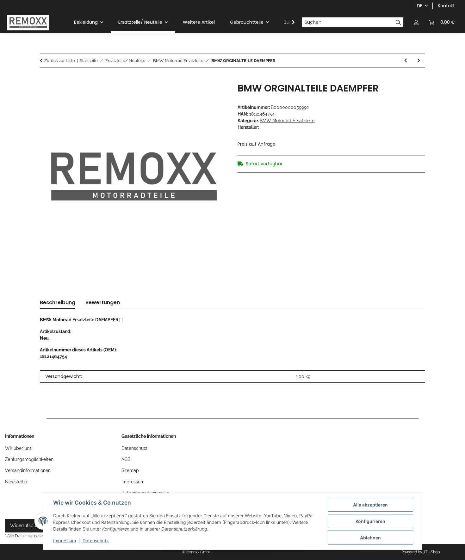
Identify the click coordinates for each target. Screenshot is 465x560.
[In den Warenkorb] (45, 79)
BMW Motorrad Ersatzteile (287, 120)
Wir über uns (18, 448)
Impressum (64, 540)
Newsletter (16, 481)
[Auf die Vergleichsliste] (214, 95)
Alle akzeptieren (370, 504)
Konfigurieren (370, 521)
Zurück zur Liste (59, 60)
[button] (416, 22)
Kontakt (446, 6)
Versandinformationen (28, 470)
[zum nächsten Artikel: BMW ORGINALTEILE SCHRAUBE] (418, 60)
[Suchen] (398, 22)
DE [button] (419, 6)
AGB (125, 459)
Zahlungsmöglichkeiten (29, 459)
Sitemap (130, 470)
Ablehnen (370, 537)
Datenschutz (96, 540)
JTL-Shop (431, 552)
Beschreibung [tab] (57, 302)
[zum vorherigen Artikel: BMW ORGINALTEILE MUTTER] (405, 60)
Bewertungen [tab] (102, 302)
